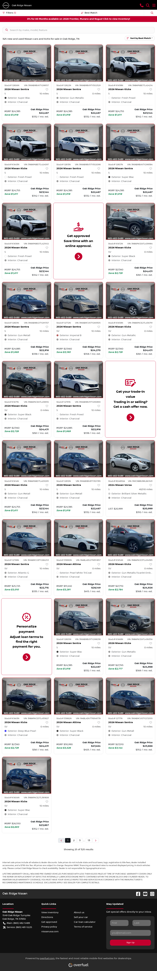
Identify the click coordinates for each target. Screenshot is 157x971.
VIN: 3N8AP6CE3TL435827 (36, 718)
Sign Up (130, 942)
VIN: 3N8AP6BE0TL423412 (36, 244)
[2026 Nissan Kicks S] (130, 63)
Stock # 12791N (63, 402)
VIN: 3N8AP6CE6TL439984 (140, 244)
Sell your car (81, 917)
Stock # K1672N (115, 244)
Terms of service (83, 926)
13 (89, 840)
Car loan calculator (85, 922)
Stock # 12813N (63, 164)
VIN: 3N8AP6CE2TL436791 (140, 323)
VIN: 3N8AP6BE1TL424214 (140, 85)
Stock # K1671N (11, 402)
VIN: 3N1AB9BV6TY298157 (36, 85)
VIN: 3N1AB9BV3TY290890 (88, 402)
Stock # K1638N (115, 85)
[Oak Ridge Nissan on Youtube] (143, 894)
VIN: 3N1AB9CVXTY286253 (36, 560)
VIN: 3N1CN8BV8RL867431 (140, 481)
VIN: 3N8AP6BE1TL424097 (36, 164)
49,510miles (146, 489)
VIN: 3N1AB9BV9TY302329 (88, 85)
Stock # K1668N (115, 639)
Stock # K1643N (11, 164)
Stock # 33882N (63, 718)
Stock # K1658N (115, 323)
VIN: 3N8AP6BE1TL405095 (36, 481)
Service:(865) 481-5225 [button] (19, 927)
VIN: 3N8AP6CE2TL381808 (36, 797)
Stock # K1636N (11, 244)
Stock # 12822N (63, 85)
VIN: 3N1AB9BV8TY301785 (88, 481)
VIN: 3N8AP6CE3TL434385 (140, 560)
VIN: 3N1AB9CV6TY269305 (88, 323)
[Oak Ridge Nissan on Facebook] (136, 894)
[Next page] (95, 840)
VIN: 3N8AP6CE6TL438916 (36, 402)
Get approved (49, 922)
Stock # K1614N (11, 481)
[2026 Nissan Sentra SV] (78, 300)
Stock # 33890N (64, 560)
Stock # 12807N (115, 164)
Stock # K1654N (115, 560)
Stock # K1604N (11, 797)
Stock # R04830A (116, 481)
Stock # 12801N (11, 323)
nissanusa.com (50, 931)
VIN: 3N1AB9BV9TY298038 (88, 639)
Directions (47, 917)
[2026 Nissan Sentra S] (26, 63)
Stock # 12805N (63, 639)
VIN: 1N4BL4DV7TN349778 (88, 718)
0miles (96, 93)
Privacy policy (49, 926)
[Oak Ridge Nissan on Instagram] (151, 894)
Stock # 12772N (63, 323)
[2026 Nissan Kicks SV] (130, 221)
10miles (44, 93)
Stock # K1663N (11, 718)
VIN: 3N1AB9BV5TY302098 (88, 164)
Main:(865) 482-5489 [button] (18, 923)
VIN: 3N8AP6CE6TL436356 (140, 639)
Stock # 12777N (115, 718)
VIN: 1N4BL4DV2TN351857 (88, 560)
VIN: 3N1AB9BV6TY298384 (140, 164)
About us (79, 912)
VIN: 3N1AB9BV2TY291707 (36, 323)
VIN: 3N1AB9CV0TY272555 (140, 718)
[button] (142, 5)
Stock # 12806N (11, 85)
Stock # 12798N (11, 560)
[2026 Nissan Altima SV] (78, 537)
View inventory (49, 912)
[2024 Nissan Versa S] (130, 458)
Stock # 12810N (63, 481)
